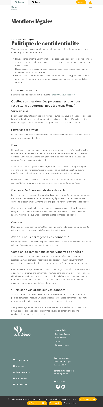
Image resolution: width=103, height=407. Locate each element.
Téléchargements (21, 360)
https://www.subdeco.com (63, 94)
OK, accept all (88, 399)
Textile (57, 341)
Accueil (14, 39)
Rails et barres (60, 338)
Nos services (19, 366)
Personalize (55, 403)
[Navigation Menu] (90, 8)
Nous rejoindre (20, 384)
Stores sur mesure (62, 345)
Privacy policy (70, 403)
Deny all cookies (38, 403)
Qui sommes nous (21, 372)
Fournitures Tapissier (63, 334)
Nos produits (60, 330)
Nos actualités (20, 378)
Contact (81, 2)
